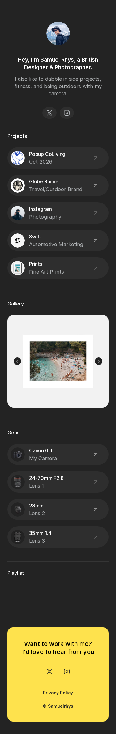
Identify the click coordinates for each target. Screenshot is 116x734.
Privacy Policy (58, 692)
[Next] (98, 361)
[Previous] (17, 361)
